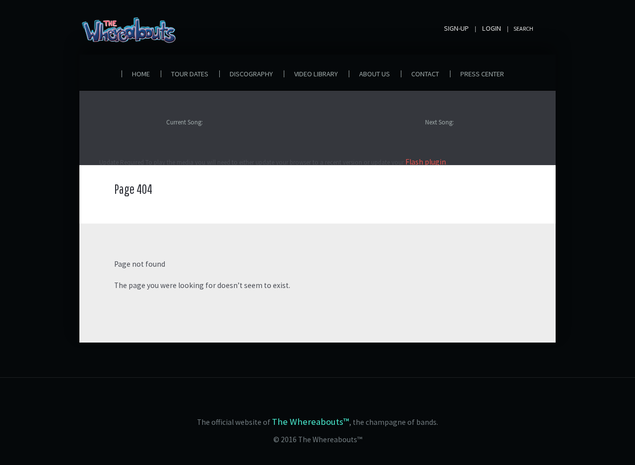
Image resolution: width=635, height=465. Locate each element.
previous (104, 129)
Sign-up (456, 28)
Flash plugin (425, 162)
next (104, 142)
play (118, 129)
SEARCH (523, 28)
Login (491, 28)
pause (132, 129)
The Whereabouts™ (310, 421)
